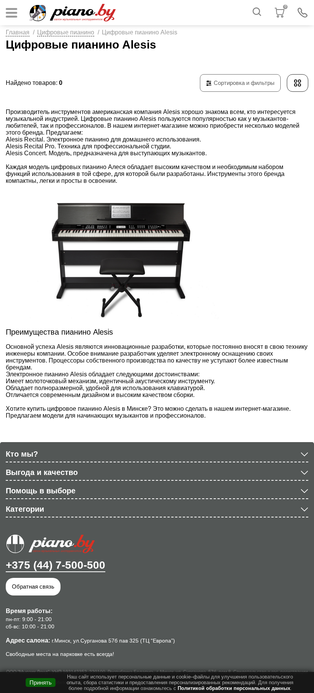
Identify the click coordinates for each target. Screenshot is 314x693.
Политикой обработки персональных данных (234, 688)
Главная (17, 32)
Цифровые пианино (65, 32)
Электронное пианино (77, 139)
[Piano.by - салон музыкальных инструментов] (72, 12)
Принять (40, 682)
